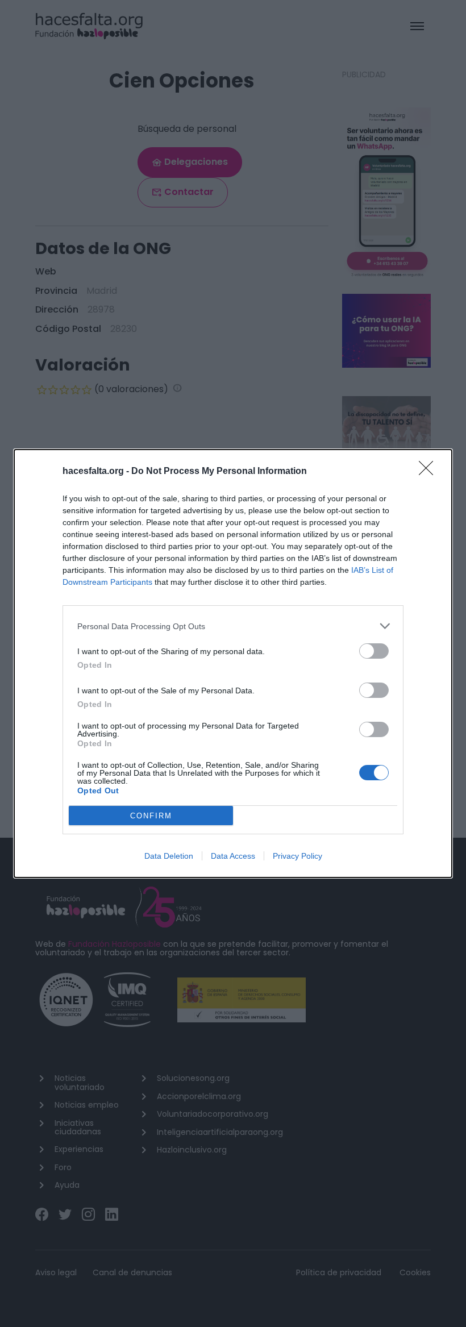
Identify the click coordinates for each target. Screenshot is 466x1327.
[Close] (429, 471)
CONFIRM (151, 816)
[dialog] (233, 663)
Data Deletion (168, 855)
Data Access (233, 855)
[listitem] (233, 626)
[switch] (374, 651)
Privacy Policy (297, 855)
